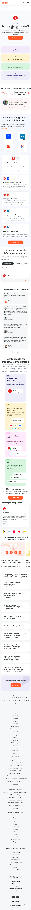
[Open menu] (28, 2)
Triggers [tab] (18, 263)
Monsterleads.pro (15, 729)
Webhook (15, 718)
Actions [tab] (25, 263)
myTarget (15, 735)
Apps (10, 8)
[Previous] (13, 352)
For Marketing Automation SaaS (15, 865)
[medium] (20, 877)
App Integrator (15, 832)
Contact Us (15, 893)
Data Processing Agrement (15, 886)
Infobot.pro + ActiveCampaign (15, 781)
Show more (4, 128)
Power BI (15, 740)
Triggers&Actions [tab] (8, 263)
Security (15, 890)
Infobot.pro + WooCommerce (15, 776)
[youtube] (17, 877)
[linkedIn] (13, 877)
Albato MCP (16, 867)
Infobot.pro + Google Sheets (15, 802)
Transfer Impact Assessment (15, 888)
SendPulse (15, 750)
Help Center (16, 826)
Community (15, 837)
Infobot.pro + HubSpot (15, 765)
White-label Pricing (15, 854)
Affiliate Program (15, 839)
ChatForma (15, 745)
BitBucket (15, 748)
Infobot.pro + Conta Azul (15, 763)
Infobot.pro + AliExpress (15, 800)
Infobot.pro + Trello (15, 770)
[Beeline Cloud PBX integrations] (3, 531)
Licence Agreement (15, 881)
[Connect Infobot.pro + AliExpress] (8, 147)
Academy (15, 829)
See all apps (15, 756)
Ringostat (15, 723)
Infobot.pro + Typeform (15, 797)
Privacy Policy (15, 883)
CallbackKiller (15, 716)
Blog (15, 824)
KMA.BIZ (15, 721)
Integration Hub (4, 8)
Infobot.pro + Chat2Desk (15, 787)
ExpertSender (15, 726)
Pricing (15, 821)
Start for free (15, 37)
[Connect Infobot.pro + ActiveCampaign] (8, 137)
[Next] (17, 352)
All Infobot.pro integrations (15, 812)
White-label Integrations (15, 852)
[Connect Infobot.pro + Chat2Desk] (15, 231)
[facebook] (10, 877)
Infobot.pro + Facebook (15, 773)
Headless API (15, 870)
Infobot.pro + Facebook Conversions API (15, 778)
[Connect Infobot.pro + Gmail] (22, 147)
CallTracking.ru (15, 743)
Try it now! (27, 280)
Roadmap (15, 834)
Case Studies (15, 857)
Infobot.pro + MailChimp (15, 789)
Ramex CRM (15, 731)
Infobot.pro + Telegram (15, 795)
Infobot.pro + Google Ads (15, 768)
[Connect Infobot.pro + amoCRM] (22, 137)
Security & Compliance (15, 859)
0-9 (3, 697)
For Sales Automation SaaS (15, 862)
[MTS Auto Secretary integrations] (14, 531)
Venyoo (15, 737)
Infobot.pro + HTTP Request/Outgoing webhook (15, 792)
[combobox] (16, 167)
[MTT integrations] (19, 531)
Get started (15, 685)
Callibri (15, 753)
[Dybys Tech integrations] (9, 531)
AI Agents (15, 842)
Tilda (15, 713)
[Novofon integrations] (24, 531)
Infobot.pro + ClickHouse (15, 805)
